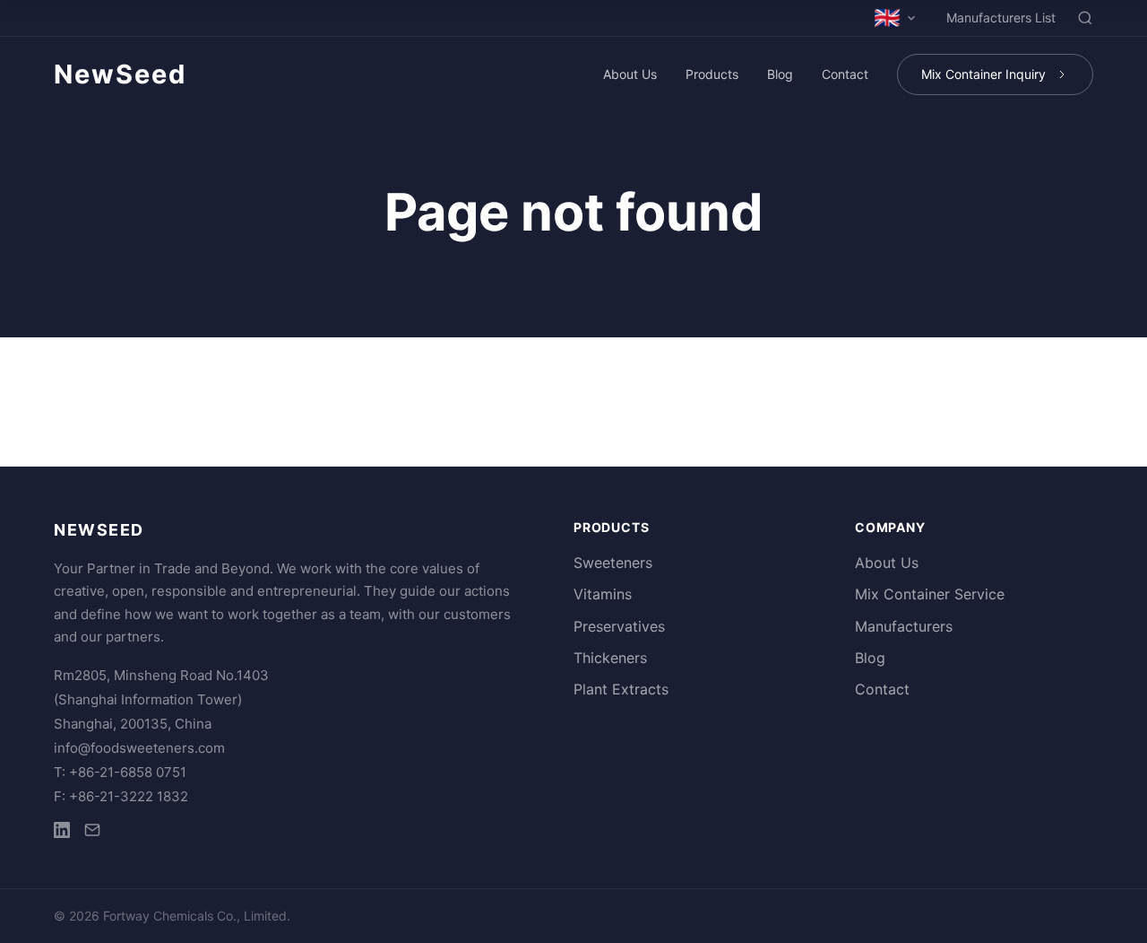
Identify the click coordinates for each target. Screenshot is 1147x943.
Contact (845, 74)
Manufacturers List (1001, 17)
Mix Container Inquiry (983, 74)
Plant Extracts (621, 689)
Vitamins (603, 594)
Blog (780, 74)
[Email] (92, 833)
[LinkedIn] (62, 833)
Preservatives (619, 626)
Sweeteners (613, 563)
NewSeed (120, 74)
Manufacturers (904, 626)
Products (712, 74)
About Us (630, 74)
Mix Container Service (930, 594)
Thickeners (610, 658)
